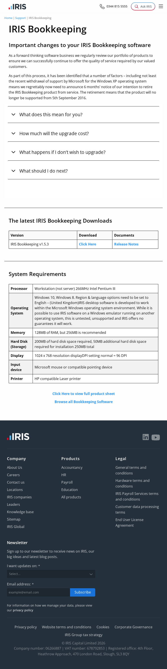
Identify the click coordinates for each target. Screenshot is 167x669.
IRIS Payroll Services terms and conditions (137, 496)
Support (20, 18)
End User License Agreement (129, 522)
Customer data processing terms (137, 509)
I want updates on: (23, 565)
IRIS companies (19, 497)
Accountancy (71, 467)
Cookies (103, 627)
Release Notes (126, 244)
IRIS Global (15, 526)
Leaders (13, 504)
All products (71, 497)
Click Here (87, 244)
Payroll (67, 482)
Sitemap (13, 519)
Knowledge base (20, 511)
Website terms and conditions (66, 627)
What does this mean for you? (50, 114)
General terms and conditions (130, 470)
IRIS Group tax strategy (83, 634)
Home (8, 18)
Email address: (20, 584)
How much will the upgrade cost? (54, 133)
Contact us (16, 482)
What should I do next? (43, 171)
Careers (13, 474)
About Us (14, 467)
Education (69, 489)
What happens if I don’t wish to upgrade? (62, 152)
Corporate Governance (133, 627)
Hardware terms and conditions (132, 483)
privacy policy (23, 610)
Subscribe (83, 592)
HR (63, 474)
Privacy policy (26, 627)
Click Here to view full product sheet (83, 393)
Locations (15, 489)
